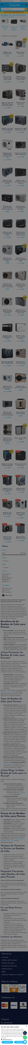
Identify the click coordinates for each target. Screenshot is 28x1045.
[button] (14, 1039)
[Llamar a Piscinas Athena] (25, 1033)
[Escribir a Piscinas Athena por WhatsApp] (25, 1037)
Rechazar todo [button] (20, 1042)
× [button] (26, 1026)
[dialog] (14, 522)
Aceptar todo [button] (7, 1042)
